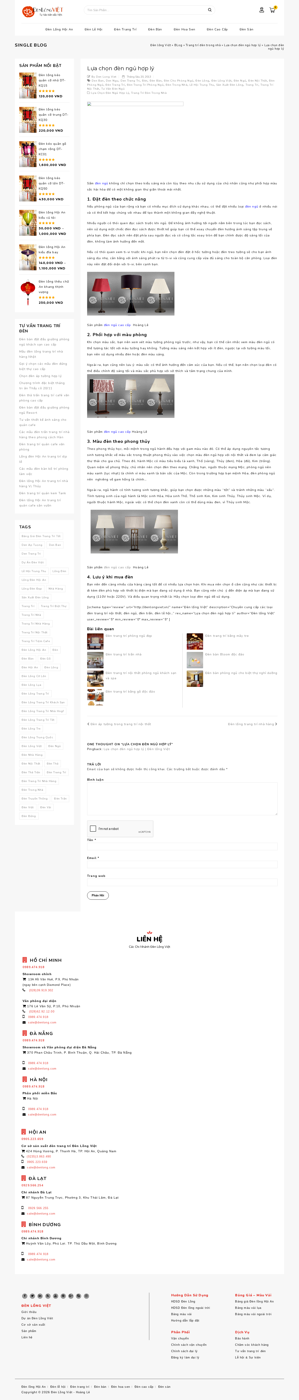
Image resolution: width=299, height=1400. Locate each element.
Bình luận (95, 780)
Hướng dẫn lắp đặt (185, 1320)
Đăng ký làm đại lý (185, 1357)
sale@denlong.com (42, 1022)
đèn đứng (29, 816)
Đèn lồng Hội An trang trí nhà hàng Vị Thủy (43, 483)
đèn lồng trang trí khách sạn (43, 702)
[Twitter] (32, 1296)
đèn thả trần (31, 772)
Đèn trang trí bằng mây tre (227, 636)
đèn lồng (202, 80)
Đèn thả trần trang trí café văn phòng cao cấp (44, 398)
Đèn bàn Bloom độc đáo (224, 654)
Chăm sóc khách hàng (252, 1344)
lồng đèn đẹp (32, 588)
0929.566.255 (38, 1208)
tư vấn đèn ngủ (113, 89)
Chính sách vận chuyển (189, 1344)
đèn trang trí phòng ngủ (145, 85)
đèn (145, 80)
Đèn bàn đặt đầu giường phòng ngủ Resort (44, 410)
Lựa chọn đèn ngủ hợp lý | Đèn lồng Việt (137, 749)
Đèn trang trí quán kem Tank (42, 493)
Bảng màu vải (181, 1314)
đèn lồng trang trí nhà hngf (43, 711)
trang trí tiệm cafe (36, 641)
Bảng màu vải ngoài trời (253, 1314)
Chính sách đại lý (184, 1351)
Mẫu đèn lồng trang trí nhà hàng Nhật (41, 354)
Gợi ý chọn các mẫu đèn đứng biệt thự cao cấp (43, 366)
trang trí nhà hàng (36, 623)
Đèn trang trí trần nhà (124, 654)
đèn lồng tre (31, 728)
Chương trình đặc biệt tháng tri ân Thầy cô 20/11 (42, 385)
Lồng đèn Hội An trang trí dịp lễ (43, 459)
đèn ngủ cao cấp (118, 567)
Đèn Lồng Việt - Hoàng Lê (70, 1392)
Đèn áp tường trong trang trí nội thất (121, 724)
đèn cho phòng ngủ (178, 80)
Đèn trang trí (125, 29)
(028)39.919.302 (41, 990)
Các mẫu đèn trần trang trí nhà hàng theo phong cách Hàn (44, 434)
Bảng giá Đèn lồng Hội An (254, 1301)
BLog (178, 45)
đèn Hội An (30, 667)
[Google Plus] (71, 1296)
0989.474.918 (38, 1017)
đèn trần (60, 798)
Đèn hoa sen (184, 29)
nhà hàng (56, 588)
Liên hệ (26, 1337)
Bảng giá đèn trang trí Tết (41, 536)
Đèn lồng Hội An (59, 29)
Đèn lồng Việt (160, 45)
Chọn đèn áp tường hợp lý (40, 376)
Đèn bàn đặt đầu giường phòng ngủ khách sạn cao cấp (44, 342)
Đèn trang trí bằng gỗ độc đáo (130, 692)
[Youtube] (55, 1296)
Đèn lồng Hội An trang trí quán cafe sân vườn (40, 503)
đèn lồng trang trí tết (38, 720)
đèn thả (52, 763)
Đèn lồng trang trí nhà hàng (251, 724)
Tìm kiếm (209, 10)
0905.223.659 (37, 1162)
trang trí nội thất (35, 632)
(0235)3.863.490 (39, 1156)
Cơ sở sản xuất (33, 1324)
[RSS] (48, 1296)
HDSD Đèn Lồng (183, 1301)
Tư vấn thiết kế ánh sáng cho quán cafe (43, 422)
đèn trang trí (115, 85)
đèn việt (28, 807)
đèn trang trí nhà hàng (39, 781)
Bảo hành (242, 1338)
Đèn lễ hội (93, 29)
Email (93, 858)
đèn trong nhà (177, 85)
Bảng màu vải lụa (248, 1307)
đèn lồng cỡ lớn (34, 676)
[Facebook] (24, 1296)
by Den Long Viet (103, 77)
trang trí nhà (31, 615)
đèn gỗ (45, 658)
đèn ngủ (240, 80)
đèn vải (45, 807)
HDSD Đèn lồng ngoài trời (190, 1307)
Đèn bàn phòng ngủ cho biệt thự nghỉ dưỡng (241, 673)
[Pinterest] (63, 1296)
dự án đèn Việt (33, 562)
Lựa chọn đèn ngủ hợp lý (242, 45)
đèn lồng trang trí (35, 693)
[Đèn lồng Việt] (42, 12)
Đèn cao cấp (217, 29)
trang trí (252, 85)
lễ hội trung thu (202, 85)
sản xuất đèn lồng (229, 85)
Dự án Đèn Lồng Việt (37, 1318)
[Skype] (78, 1296)
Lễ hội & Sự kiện (248, 1357)
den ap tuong (32, 545)
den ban (98, 80)
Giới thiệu (29, 1312)
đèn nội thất (257, 80)
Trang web (96, 876)
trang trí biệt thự (54, 606)
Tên (91, 840)
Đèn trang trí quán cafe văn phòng (42, 447)
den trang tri (130, 80)
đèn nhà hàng (32, 755)
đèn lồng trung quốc (37, 737)
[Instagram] (86, 1296)
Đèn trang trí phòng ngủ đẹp (129, 636)
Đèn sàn (246, 29)
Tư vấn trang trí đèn (250, 1351)
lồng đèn (59, 571)
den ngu (112, 80)
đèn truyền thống (35, 798)
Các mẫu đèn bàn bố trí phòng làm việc (44, 471)
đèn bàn (156, 80)
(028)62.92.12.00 (42, 1011)
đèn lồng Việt (221, 80)
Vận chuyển (180, 1338)
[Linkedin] (40, 1296)
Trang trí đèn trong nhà (203, 45)
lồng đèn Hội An (34, 580)
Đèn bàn (155, 29)
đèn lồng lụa (31, 685)
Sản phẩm (29, 1331)
